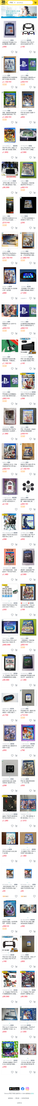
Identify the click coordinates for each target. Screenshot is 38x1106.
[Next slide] (35, 29)
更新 (32, 1093)
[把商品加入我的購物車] (16, 52)
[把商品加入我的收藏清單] (12, 52)
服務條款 (10, 1098)
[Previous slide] (21, 29)
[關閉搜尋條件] (15, 2)
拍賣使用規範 (25, 1098)
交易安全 (19, 1103)
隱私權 (17, 1098)
